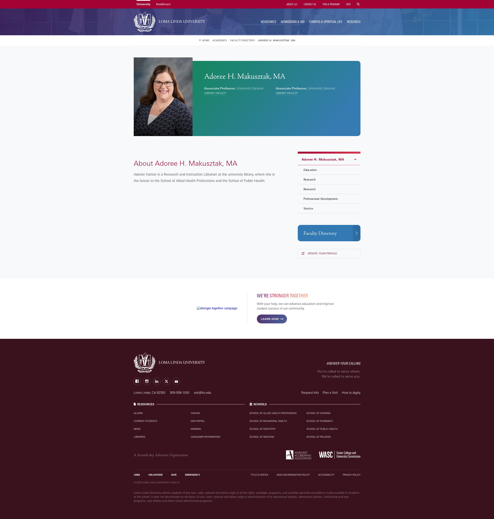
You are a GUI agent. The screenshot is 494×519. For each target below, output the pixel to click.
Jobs (137, 474)
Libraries (139, 436)
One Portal (198, 421)
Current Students (145, 421)
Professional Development (321, 198)
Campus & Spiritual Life (325, 22)
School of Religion (318, 436)
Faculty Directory (320, 233)
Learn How (270, 318)
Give (348, 4)
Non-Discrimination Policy (293, 474)
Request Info (310, 393)
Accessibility (326, 474)
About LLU (291, 4)
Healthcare (163, 4)
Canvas (195, 413)
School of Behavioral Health (268, 421)
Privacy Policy (351, 474)
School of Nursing (318, 413)
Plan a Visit (330, 393)
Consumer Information (205, 436)
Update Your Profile (322, 253)
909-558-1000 (180, 393)
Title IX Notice (259, 474)
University (143, 4)
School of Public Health (322, 428)
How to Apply (351, 393)
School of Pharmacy (319, 421)
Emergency (192, 474)
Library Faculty (215, 93)
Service (308, 208)
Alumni (138, 413)
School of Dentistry (263, 428)
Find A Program (330, 4)
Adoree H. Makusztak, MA (323, 159)
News (137, 428)
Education (310, 170)
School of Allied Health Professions (273, 413)
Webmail (196, 428)
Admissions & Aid (293, 22)
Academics (268, 22)
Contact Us (309, 4)
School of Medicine (262, 436)
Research (353, 22)
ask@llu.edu (202, 393)
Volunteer (155, 474)
